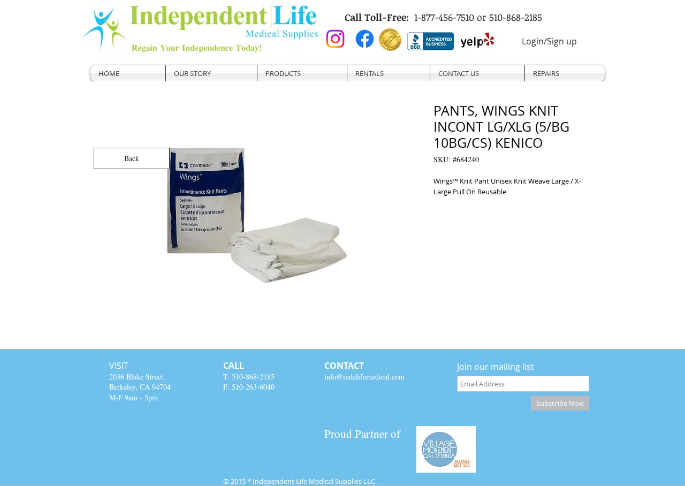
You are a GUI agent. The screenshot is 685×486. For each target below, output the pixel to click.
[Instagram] (335, 39)
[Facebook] (365, 39)
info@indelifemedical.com (364, 376)
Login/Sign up (549, 41)
